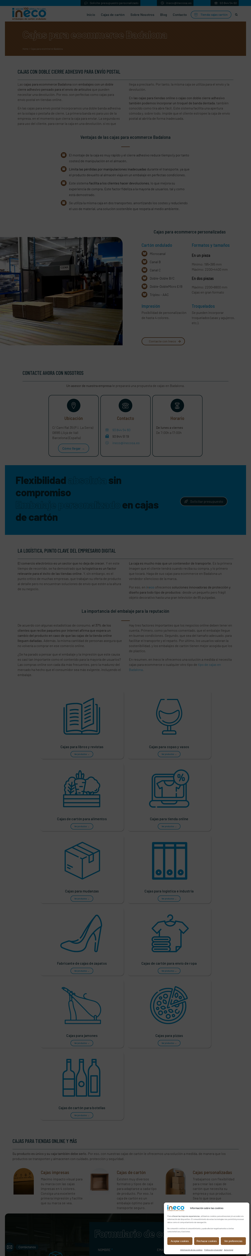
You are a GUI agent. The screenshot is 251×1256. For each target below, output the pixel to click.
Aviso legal (228, 1249)
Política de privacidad (213, 1249)
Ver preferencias (233, 1241)
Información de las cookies (191, 1249)
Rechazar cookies (207, 1241)
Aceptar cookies (180, 1241)
